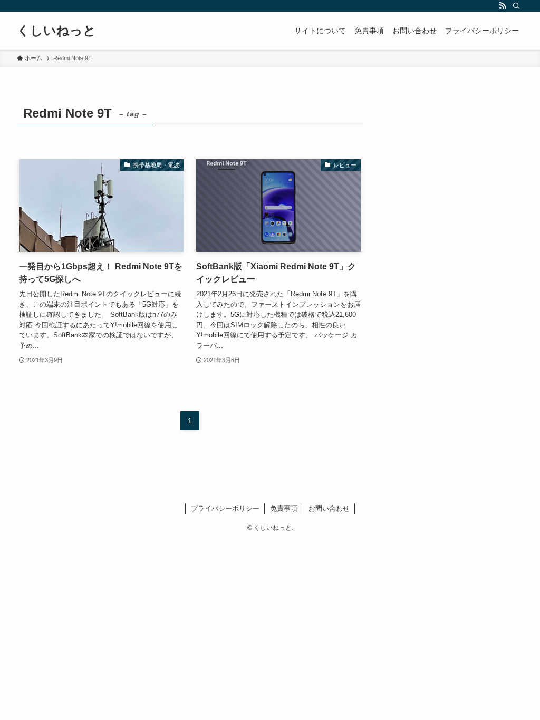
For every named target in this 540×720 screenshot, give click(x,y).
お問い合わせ (329, 508)
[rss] (502, 6)
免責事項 (283, 508)
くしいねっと (56, 30)
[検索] (516, 6)
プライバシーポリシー (225, 508)
